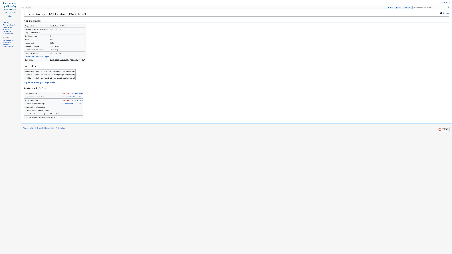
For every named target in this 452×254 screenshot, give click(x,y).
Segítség (446, 13)
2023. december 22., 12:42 (71, 97)
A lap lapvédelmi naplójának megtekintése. (39, 83)
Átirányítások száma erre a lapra (36, 57)
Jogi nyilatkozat (61, 128)
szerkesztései (77, 93)
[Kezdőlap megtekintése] (10, 9)
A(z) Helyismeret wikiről (46, 128)
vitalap (68, 93)
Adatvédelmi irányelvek (30, 128)
